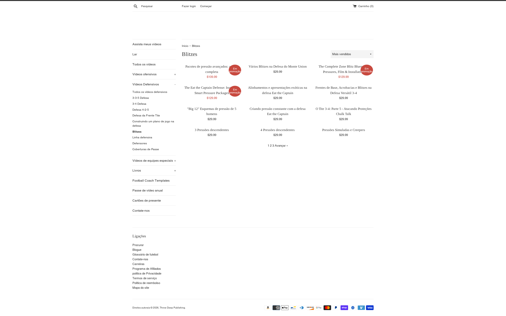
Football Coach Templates (151, 180)
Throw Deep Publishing (172, 307)
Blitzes (137, 131)
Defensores (139, 143)
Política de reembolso (146, 283)
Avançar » (281, 145)
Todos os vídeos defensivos (149, 91)
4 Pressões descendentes (278, 130)
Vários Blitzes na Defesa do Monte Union (278, 66)
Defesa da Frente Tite (146, 115)
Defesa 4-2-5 (140, 109)
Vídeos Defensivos (154, 84)
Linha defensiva (142, 137)
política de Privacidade (146, 273)
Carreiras (138, 264)
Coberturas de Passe (145, 149)
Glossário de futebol (145, 254)
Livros (154, 170)
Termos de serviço (144, 278)
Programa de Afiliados (146, 268)
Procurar (138, 245)
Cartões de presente (146, 200)
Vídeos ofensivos (154, 74)
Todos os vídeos (144, 64)
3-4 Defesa (139, 103)
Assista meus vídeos (146, 44)
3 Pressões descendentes (212, 130)
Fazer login (189, 6)
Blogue (136, 249)
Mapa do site (140, 287)
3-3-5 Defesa (140, 97)
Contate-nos (141, 210)
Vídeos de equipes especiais (154, 160)
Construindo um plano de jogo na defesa (153, 123)
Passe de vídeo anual (147, 190)
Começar (206, 6)
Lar (134, 54)
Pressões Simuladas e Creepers (343, 130)
